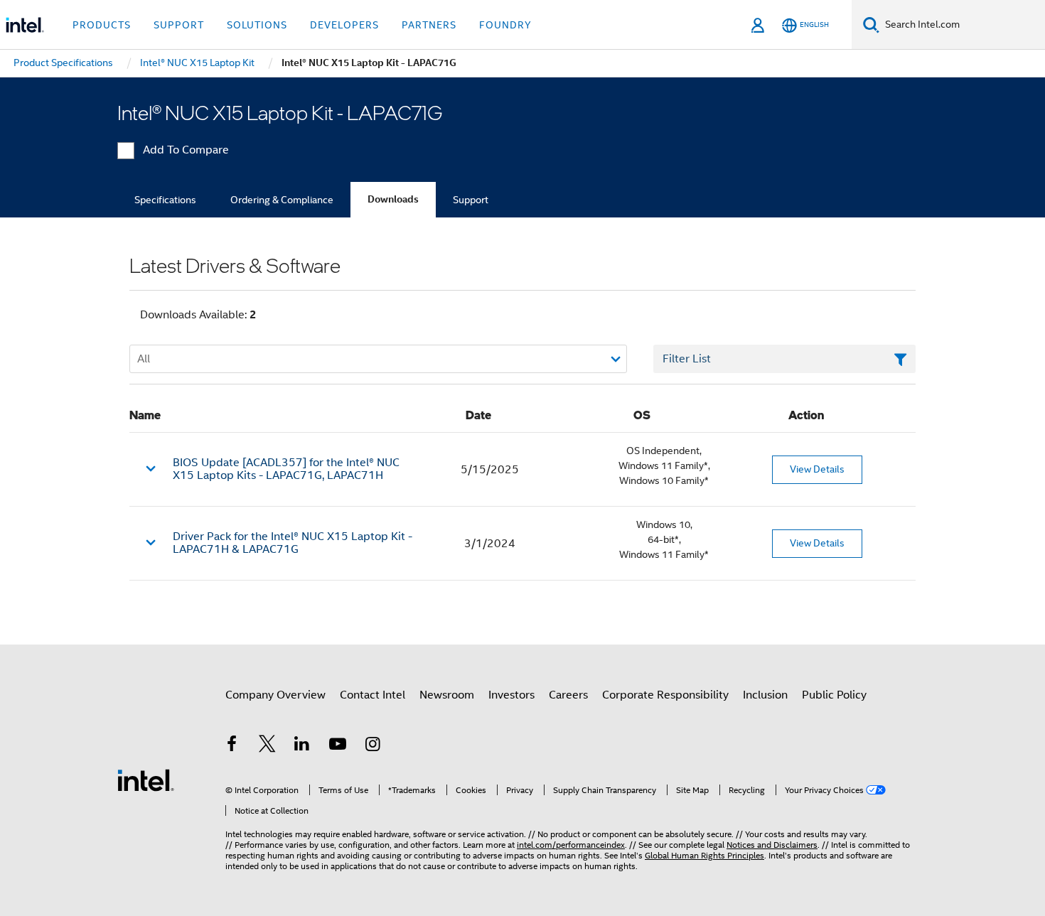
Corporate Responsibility (665, 695)
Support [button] (179, 24)
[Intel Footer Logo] (145, 779)
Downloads (393, 199)
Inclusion (765, 695)
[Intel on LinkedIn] (302, 746)
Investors (511, 695)
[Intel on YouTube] (338, 746)
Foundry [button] (505, 24)
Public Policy (834, 695)
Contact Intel (372, 695)
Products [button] (102, 24)
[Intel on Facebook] (232, 746)
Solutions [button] (257, 24)
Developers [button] (344, 24)
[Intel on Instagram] (372, 746)
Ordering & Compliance (281, 199)
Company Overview (275, 695)
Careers (568, 695)
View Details (817, 469)
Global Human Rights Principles (704, 855)
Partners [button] (429, 24)
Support (470, 199)
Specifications (165, 199)
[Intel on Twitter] (267, 746)
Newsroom (446, 695)
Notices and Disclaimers (772, 844)
